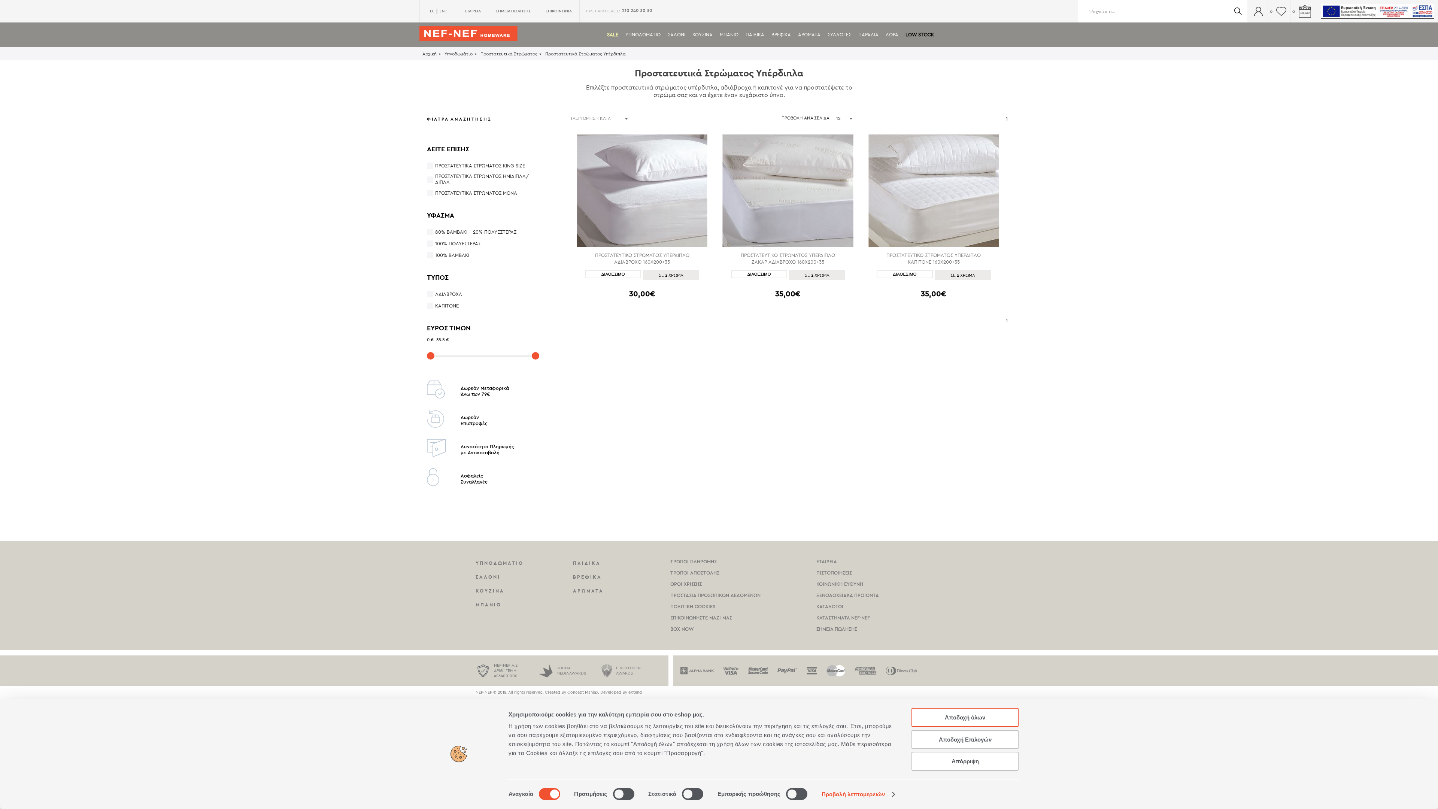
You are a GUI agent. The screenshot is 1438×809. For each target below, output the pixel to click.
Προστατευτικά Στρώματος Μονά (476, 193)
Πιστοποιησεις (834, 572)
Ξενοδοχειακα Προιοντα (847, 595)
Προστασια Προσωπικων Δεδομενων (715, 595)
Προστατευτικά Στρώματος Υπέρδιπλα (585, 54)
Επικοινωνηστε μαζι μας (701, 617)
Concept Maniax (582, 692)
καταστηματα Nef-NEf (843, 617)
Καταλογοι (829, 606)
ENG (443, 11)
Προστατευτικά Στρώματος (508, 54)
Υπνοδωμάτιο (459, 54)
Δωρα (892, 34)
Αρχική (429, 54)
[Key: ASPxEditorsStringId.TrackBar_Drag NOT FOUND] (430, 356)
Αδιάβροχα (448, 294)
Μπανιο (729, 34)
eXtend (635, 692)
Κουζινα (702, 34)
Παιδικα (755, 34)
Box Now (682, 629)
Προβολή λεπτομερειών (853, 794)
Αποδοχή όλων (965, 717)
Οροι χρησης (686, 584)
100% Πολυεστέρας (458, 243)
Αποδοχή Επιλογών (965, 739)
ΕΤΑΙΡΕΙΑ (473, 11)
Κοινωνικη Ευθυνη (839, 584)
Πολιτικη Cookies (692, 606)
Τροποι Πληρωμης (693, 561)
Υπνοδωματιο (643, 34)
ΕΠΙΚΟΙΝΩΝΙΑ (559, 11)
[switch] (623, 794)
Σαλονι (676, 34)
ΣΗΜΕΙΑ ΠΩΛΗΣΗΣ (513, 11)
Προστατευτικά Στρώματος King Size (480, 165)
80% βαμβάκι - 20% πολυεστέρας (475, 232)
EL (432, 11)
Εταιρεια (826, 561)
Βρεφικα (781, 34)
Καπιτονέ (447, 305)
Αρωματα (809, 34)
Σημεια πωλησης (836, 629)
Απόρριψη (965, 761)
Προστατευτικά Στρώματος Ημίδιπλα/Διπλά (482, 179)
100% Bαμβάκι (452, 255)
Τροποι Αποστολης (694, 572)
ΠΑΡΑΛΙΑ (868, 34)
